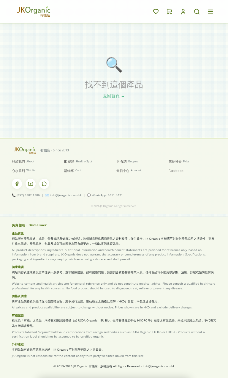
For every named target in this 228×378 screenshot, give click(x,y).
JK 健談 (78, 161)
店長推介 (179, 161)
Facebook (176, 170)
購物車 (72, 170)
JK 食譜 (127, 161)
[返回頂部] (198, 365)
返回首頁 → (114, 95)
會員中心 (128, 170)
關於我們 (23, 161)
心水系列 (24, 170)
